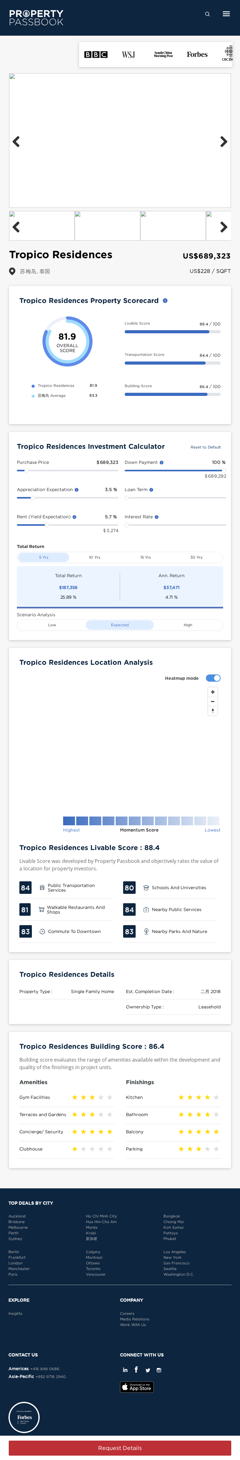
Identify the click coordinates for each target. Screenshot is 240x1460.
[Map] (120, 746)
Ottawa (93, 1263)
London (15, 1263)
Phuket (169, 1239)
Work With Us (133, 1325)
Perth (13, 1233)
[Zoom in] (213, 692)
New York (172, 1257)
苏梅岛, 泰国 (35, 271)
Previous (18, 140)
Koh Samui (173, 1227)
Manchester (19, 1269)
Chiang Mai (173, 1222)
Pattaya (170, 1233)
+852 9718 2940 (51, 1377)
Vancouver (96, 1274)
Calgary (93, 1252)
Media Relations (134, 1319)
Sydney (15, 1239)
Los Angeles (174, 1252)
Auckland (17, 1216)
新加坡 (91, 1239)
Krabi (91, 1233)
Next (221, 140)
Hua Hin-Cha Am (101, 1222)
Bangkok (171, 1216)
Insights (15, 1313)
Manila (92, 1227)
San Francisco (176, 1263)
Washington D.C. (178, 1274)
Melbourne (18, 1227)
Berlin (13, 1252)
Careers (127, 1313)
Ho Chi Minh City (101, 1216)
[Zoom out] (213, 701)
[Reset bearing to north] (213, 710)
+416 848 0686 (44, 1369)
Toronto (93, 1269)
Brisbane (16, 1222)
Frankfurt (17, 1257)
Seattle (170, 1269)
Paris (13, 1274)
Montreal (94, 1257)
